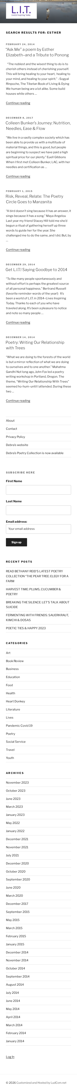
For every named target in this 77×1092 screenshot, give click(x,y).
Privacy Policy (15, 437)
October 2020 (15, 871)
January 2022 (15, 831)
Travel (10, 750)
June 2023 (13, 799)
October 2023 (15, 791)
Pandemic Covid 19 (19, 725)
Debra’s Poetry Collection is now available (35, 453)
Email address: (16, 521)
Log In (10, 1057)
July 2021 (12, 855)
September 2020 (18, 879)
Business (12, 669)
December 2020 (17, 863)
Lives (9, 717)
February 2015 (16, 936)
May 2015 (13, 920)
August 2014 (15, 984)
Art (8, 653)
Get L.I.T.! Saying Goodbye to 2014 (36, 269)
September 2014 (18, 976)
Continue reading (18, 103)
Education (13, 677)
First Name (14, 481)
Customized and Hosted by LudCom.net (41, 1082)
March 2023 (14, 807)
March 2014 (14, 1025)
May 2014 (13, 1009)
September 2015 (18, 912)
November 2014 (17, 960)
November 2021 (17, 847)
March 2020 (14, 895)
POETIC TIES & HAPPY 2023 (26, 628)
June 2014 (13, 1001)
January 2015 (15, 944)
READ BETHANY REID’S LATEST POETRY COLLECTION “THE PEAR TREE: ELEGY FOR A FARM (37, 576)
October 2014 (15, 968)
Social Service (16, 741)
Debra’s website (17, 445)
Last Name (14, 501)
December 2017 (17, 904)
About (10, 420)
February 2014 (16, 1033)
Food (9, 685)
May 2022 (13, 823)
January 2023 (15, 815)
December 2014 (17, 952)
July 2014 (12, 993)
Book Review (15, 661)
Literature (13, 709)
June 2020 (13, 887)
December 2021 (17, 839)
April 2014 (13, 1017)
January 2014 (15, 1041)
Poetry (10, 734)
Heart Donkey (15, 701)
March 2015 (14, 928)
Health (10, 693)
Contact (11, 429)
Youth (10, 758)
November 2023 (17, 782)
